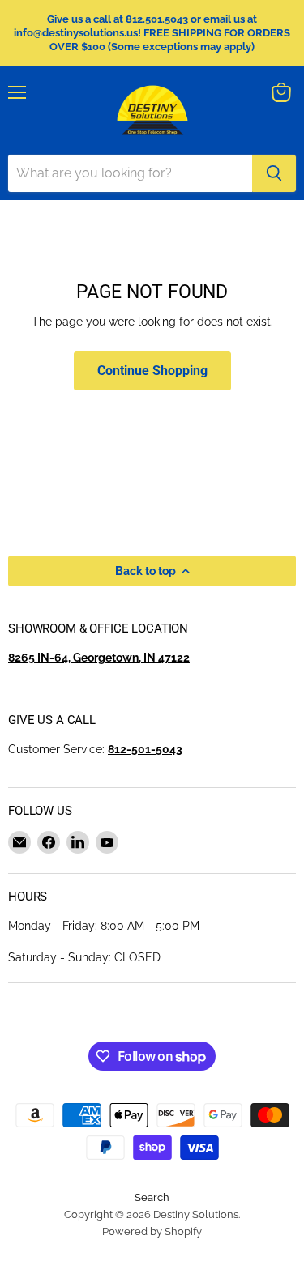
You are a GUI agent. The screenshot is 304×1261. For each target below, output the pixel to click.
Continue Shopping (152, 370)
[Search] (274, 173)
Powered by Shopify (152, 1231)
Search (152, 1197)
